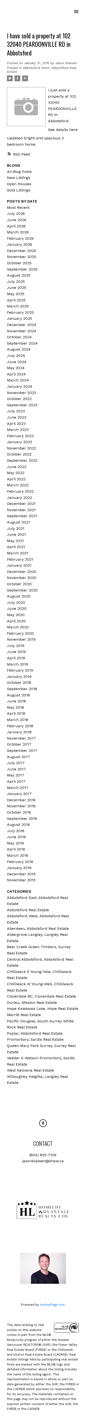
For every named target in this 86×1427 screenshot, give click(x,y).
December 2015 (21, 874)
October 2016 (19, 812)
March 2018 (17, 719)
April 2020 (16, 621)
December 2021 (21, 503)
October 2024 (19, 337)
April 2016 (16, 849)
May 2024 (16, 368)
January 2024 (19, 386)
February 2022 (20, 491)
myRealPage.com (52, 1304)
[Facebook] (43, 1123)
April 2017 (16, 781)
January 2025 (19, 318)
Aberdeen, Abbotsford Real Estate (38, 928)
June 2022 (16, 466)
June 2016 (16, 837)
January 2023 (19, 442)
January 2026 (19, 244)
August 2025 (18, 275)
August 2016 (18, 824)
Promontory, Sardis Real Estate (35, 1039)
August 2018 (18, 695)
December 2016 (21, 800)
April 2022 (16, 479)
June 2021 (16, 534)
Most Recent (18, 207)
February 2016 (20, 861)
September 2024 (22, 343)
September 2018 (22, 688)
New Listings (18, 177)
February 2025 (20, 312)
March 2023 (18, 429)
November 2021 (21, 510)
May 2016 (15, 843)
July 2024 (16, 355)
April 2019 (16, 658)
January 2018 (19, 732)
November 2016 (21, 806)
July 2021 (15, 528)
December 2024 (21, 324)
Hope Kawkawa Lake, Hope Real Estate (42, 1008)
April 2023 (16, 423)
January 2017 (19, 793)
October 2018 (19, 682)
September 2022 (22, 460)
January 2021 (19, 565)
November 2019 (21, 639)
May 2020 (16, 614)
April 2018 (16, 713)
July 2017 (16, 763)
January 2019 (19, 676)
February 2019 (20, 670)
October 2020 (19, 584)
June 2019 (16, 651)
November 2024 (21, 331)
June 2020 (17, 608)
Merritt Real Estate (24, 1014)
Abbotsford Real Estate (28, 910)
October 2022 (19, 454)
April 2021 (16, 546)
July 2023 (16, 411)
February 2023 (20, 436)
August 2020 (19, 596)
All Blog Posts (19, 171)
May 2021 (15, 540)
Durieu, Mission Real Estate (32, 1002)
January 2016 (19, 867)
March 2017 (17, 787)
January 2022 (19, 497)
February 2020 (20, 633)
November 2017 (21, 738)
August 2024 (19, 349)
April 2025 (16, 300)
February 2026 (20, 238)
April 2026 (16, 226)
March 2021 (17, 553)
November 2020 (21, 577)
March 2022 (18, 485)
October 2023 (19, 398)
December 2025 (21, 250)
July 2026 (16, 213)
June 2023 (16, 417)
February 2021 (20, 559)
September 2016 (22, 818)
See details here (63, 129)
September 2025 (22, 269)
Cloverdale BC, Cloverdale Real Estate (41, 996)
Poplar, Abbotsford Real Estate (35, 1033)
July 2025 (16, 281)
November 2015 (21, 880)
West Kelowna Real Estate (30, 1070)
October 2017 (19, 744)
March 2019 (17, 664)
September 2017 (22, 750)
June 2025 (16, 287)
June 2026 (16, 219)
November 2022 (21, 448)
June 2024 (17, 362)
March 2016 (17, 855)
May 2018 (15, 707)
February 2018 (20, 726)
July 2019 (15, 645)
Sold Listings (18, 190)
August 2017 (18, 756)
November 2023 (21, 392)
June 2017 (16, 769)
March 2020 (18, 627)
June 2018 (16, 701)
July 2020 (16, 602)
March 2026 (18, 232)
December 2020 (21, 571)
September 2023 (22, 405)
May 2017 (15, 775)
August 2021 (18, 522)
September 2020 (22, 590)
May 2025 (15, 294)
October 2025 (19, 263)
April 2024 (16, 374)
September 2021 (22, 516)
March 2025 (18, 306)
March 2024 (18, 380)
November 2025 (21, 256)
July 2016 (15, 831)
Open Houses (19, 184)
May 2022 (15, 472)
